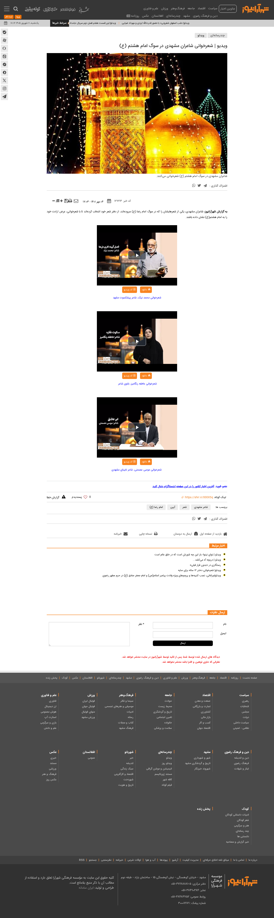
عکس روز (51, 779)
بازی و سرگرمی (48, 723)
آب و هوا (150, 860)
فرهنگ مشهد (126, 728)
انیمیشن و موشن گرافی (159, 769)
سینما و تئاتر (127, 701)
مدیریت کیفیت (190, 860)
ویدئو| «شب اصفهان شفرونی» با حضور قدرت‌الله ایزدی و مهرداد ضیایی (171, 23)
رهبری (245, 701)
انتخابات (244, 706)
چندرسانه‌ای (173, 15)
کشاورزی (205, 712)
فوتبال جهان (88, 706)
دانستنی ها (243, 836)
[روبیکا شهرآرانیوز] (4, 48)
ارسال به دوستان (183, 534)
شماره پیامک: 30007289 (192, 903)
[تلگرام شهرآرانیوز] (4, 96)
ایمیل (223, 633)
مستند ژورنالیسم (163, 774)
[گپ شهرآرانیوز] (4, 64)
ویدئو (201, 35)
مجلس (245, 712)
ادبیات (130, 712)
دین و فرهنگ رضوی (205, 15)
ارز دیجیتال (50, 706)
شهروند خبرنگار (202, 769)
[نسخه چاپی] (70, 201)
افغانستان (157, 15)
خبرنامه (118, 534)
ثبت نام (8, 17)
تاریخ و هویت (125, 785)
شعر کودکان (243, 820)
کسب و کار (204, 723)
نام (224, 624)
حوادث (168, 701)
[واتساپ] (193, 186)
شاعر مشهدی (201, 507)
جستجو (93, 860)
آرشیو (175, 860)
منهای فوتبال (88, 712)
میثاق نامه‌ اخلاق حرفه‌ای (216, 860)
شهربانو (101, 678)
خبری (53, 758)
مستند (53, 763)
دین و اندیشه (241, 758)
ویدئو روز (167, 763)
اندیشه (129, 763)
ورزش (164, 8)
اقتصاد (201, 8)
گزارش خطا (53, 497)
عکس (145, 15)
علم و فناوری (150, 8)
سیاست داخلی (241, 723)
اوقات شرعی (134, 860)
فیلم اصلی (138, 300)
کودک (65, 678)
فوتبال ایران (88, 701)
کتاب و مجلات (125, 723)
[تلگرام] (205, 186)
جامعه (191, 8)
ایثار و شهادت (241, 769)
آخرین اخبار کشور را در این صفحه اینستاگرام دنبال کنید (183, 486)
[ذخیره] (66, 201)
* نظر (141, 624)
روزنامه (135, 15)
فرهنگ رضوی (241, 763)
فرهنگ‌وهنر (178, 8)
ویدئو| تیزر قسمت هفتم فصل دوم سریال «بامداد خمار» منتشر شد (100, 23)
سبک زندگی (127, 769)
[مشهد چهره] (50, 11)
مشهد (186, 15)
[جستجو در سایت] (15, 9)
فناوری (52, 701)
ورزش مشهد (88, 717)
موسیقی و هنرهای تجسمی (119, 706)
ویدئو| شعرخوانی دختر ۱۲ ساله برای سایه (199, 570)
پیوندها (164, 860)
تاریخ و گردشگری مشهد (197, 763)
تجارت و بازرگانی (201, 706)
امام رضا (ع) (156, 507)
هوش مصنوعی (48, 712)
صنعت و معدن (202, 701)
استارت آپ (50, 717)
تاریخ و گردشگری (162, 712)
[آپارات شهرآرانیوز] (4, 40)
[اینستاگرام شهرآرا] (4, 88)
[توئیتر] (199, 186)
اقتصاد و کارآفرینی (123, 774)
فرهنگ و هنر (49, 774)
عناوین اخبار (227, 8)
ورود (18, 17)
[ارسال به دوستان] (76, 201)
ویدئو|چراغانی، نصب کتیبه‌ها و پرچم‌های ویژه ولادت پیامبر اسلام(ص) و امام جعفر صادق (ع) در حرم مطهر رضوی (161, 575)
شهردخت (128, 779)
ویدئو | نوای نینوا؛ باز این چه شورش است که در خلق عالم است (187, 554)
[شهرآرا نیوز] (256, 8)
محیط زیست (165, 706)
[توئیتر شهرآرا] (4, 80)
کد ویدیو (128, 290)
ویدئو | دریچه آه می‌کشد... (207, 560)
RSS (81, 860)
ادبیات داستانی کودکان (237, 815)
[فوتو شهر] (67, 10)
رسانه (130, 717)
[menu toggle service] (6, 9)
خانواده (168, 723)
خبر (131, 758)
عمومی (91, 758)
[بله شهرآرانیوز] (4, 32)
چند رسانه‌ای (242, 831)
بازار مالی (205, 717)
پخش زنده (51, 678)
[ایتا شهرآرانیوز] (4, 56)
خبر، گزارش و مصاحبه (237, 842)
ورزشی (52, 769)
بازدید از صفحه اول (210, 534)
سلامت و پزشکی (163, 728)
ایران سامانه (86, 887)
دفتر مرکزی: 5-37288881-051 (188, 884)
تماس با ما (238, 860)
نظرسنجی (106, 860)
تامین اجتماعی (164, 717)
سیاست (212, 8)
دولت (246, 717)
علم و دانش (50, 728)
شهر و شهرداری (202, 758)
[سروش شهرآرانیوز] (4, 72)
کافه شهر (167, 779)
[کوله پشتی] (32, 10)
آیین (172, 507)
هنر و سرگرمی (241, 826)
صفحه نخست (250, 678)
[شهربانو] (83, 11)
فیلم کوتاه (167, 785)
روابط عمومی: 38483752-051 (188, 896)
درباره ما (253, 860)
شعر (185, 507)
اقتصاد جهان (203, 728)
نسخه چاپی (145, 534)
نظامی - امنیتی (241, 728)
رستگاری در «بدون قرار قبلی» (205, 565)
